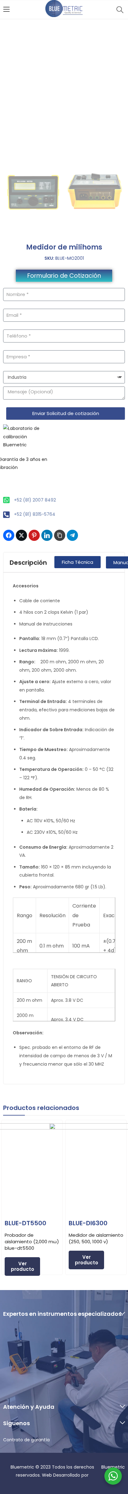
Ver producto (22, 1266)
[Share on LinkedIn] (47, 535)
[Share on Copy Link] (59, 535)
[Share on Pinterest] (34, 535)
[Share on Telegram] (72, 535)
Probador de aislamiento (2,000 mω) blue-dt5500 (32, 1241)
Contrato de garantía (26, 1440)
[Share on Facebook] (8, 535)
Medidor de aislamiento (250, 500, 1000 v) (96, 1238)
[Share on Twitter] (21, 535)
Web (47, 1475)
